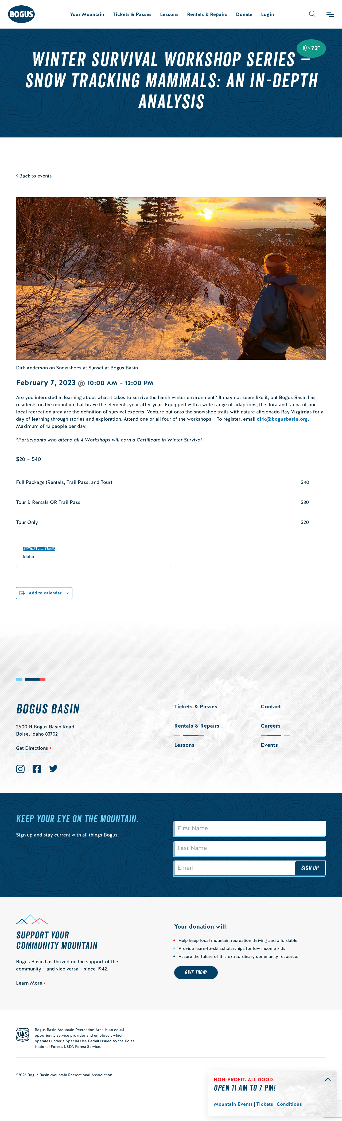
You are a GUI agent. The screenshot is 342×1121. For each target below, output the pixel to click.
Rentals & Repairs (207, 14)
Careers (271, 725)
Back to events (35, 176)
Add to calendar (45, 593)
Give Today (196, 972)
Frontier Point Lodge (39, 548)
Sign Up (310, 868)
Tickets (264, 1104)
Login (267, 14)
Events (269, 744)
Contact (271, 706)
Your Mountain (87, 14)
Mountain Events (233, 1104)
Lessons (169, 14)
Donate (244, 14)
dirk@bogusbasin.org (282, 419)
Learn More (29, 983)
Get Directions (32, 748)
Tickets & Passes (132, 14)
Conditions (289, 1104)
